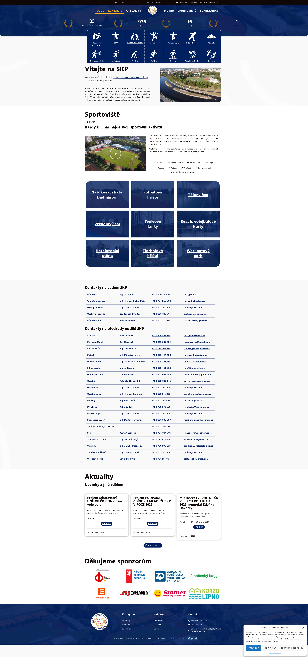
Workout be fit (192, 61)
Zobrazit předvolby (292, 648)
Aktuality (133, 10)
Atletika (211, 43)
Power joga (173, 43)
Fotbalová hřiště (152, 194)
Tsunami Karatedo (96, 44)
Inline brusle (192, 43)
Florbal (135, 61)
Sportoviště (187, 10)
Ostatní (211, 61)
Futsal (173, 61)
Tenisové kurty (152, 224)
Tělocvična (198, 194)
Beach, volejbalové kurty (198, 224)
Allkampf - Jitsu (135, 42)
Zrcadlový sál (107, 224)
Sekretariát (209, 10)
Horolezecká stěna (107, 253)
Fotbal (154, 61)
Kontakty (115, 10)
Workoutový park (198, 253)
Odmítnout (270, 648)
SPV (116, 43)
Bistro (169, 10)
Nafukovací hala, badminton (107, 194)
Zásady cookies (275, 653)
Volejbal (116, 61)
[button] (303, 627)
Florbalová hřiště (153, 253)
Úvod (100, 10)
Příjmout (254, 648)
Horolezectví (154, 43)
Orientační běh (97, 61)
